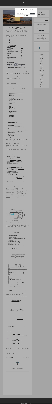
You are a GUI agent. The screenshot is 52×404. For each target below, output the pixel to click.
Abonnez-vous (33, 13)
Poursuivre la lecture (26, 15)
